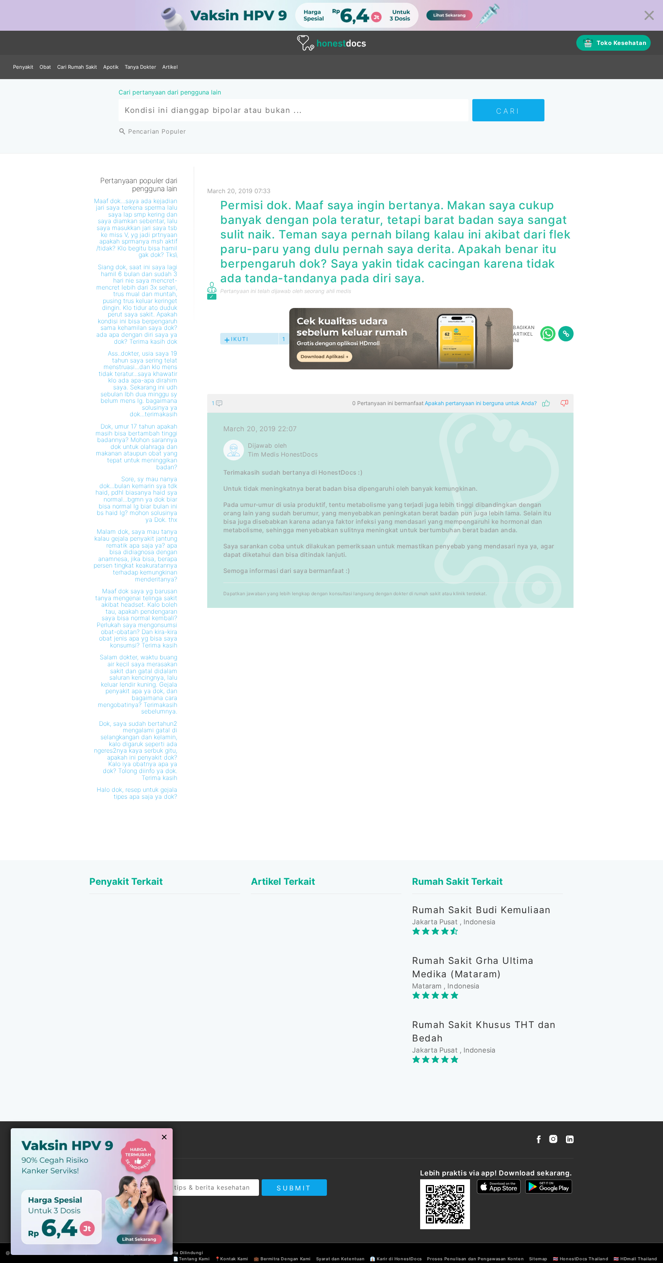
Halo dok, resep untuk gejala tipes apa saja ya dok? (137, 793)
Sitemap (538, 1258)
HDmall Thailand (638, 1258)
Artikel (170, 67)
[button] (390, 403)
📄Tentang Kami (191, 1258)
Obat (45, 67)
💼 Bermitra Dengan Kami (282, 1258)
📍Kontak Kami (231, 1258)
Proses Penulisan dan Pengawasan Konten (475, 1258)
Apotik (111, 67)
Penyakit (23, 67)
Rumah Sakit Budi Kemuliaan (481, 909)
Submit (294, 1188)
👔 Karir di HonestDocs (396, 1258)
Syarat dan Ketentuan (340, 1258)
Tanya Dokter (140, 67)
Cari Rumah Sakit (77, 67)
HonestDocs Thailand (584, 1258)
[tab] (390, 501)
